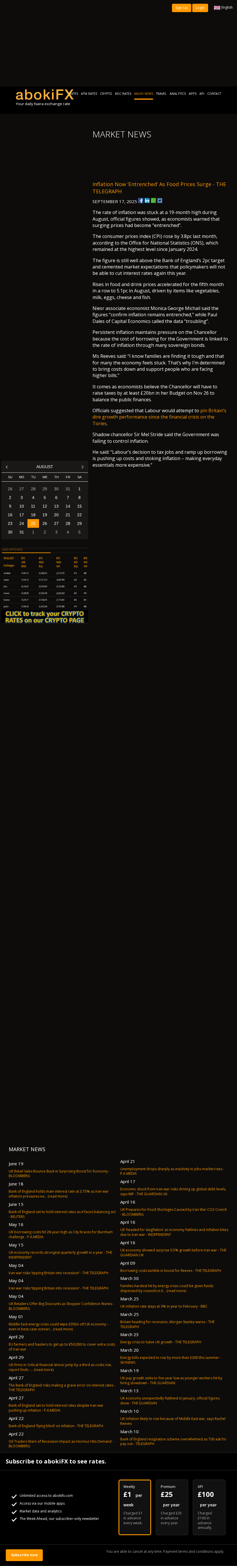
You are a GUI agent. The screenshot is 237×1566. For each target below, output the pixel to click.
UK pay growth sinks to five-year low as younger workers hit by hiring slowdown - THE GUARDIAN (171, 1380)
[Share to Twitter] (159, 200)
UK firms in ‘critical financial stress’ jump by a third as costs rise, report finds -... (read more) (60, 1367)
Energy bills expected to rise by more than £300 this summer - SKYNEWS (170, 1360)
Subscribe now (24, 1554)
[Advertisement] (118, 43)
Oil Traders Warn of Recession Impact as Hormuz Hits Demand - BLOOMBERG (61, 1444)
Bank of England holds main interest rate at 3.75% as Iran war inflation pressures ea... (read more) (59, 1194)
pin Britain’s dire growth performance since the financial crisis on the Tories (159, 417)
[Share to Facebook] (140, 200)
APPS (193, 93)
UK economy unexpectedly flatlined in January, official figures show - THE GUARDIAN (170, 1401)
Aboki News (143, 93)
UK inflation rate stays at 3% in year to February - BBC (164, 1306)
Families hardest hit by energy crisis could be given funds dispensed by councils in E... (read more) (166, 1288)
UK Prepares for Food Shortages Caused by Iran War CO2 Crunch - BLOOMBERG (173, 1212)
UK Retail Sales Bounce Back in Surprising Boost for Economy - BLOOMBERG (59, 1174)
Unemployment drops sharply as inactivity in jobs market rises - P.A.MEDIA (172, 1171)
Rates (73, 93)
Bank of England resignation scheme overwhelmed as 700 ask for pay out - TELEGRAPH (173, 1441)
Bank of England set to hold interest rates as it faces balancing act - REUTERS (62, 1214)
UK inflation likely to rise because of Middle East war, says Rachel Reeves (172, 1421)
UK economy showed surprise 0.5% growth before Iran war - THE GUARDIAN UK (173, 1252)
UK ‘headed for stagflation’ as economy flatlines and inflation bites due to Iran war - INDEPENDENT (174, 1232)
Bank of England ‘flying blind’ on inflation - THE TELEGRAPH (56, 1425)
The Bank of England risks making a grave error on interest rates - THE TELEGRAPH (62, 1388)
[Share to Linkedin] (147, 200)
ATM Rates (89, 93)
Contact (214, 93)
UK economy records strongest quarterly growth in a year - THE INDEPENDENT (60, 1255)
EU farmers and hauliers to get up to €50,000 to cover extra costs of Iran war (62, 1347)
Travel (161, 93)
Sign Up (181, 7)
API (201, 93)
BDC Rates (123, 93)
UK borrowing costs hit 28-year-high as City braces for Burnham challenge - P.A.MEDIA (61, 1234)
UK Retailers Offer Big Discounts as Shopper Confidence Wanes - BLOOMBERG (61, 1306)
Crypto (106, 93)
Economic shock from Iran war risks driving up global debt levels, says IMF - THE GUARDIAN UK (173, 1191)
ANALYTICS (178, 93)
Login (200, 7)
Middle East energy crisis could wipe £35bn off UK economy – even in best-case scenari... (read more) (59, 1327)
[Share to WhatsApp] (153, 200)
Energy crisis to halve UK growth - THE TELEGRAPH (160, 1342)
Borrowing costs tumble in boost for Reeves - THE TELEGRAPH (170, 1270)
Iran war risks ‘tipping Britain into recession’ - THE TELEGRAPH (58, 1272)
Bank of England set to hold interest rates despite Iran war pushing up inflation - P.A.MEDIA (56, 1408)
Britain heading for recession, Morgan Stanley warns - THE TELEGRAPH (167, 1324)
